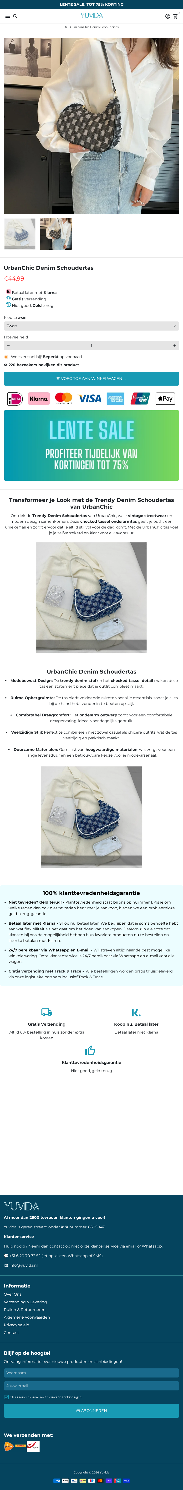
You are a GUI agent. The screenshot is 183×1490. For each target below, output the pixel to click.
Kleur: (15, 317)
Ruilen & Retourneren (25, 1309)
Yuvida (104, 1472)
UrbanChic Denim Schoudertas (96, 27)
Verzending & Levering (25, 1302)
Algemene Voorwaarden (27, 1317)
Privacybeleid (16, 1325)
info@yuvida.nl (21, 1265)
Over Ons (12, 1294)
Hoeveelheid (16, 337)
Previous (8, 125)
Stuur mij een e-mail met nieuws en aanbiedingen (45, 1397)
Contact (11, 1332)
